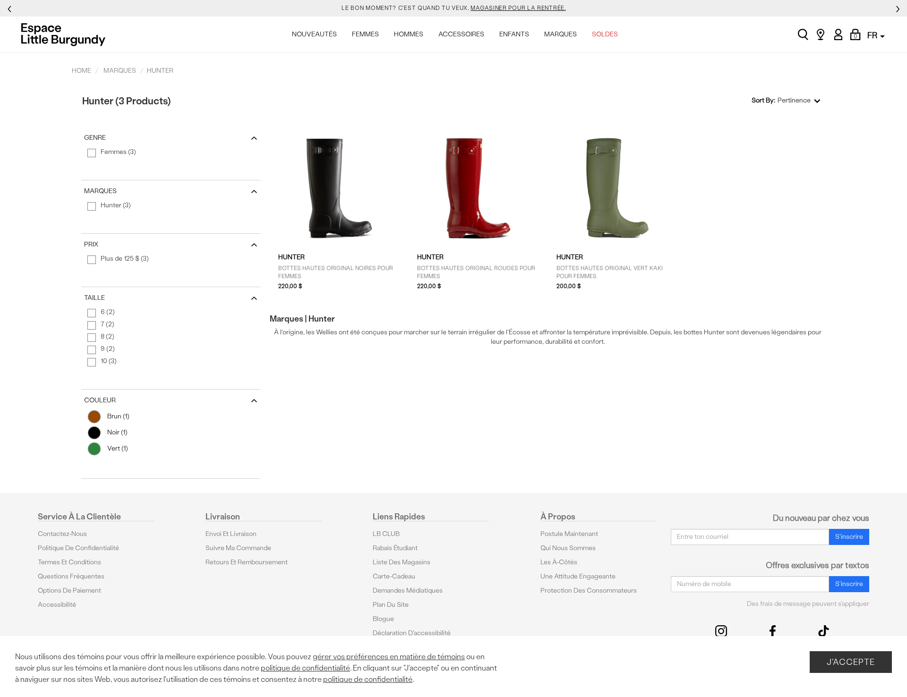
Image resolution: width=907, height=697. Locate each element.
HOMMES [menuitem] (408, 34)
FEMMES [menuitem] (365, 34)
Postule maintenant (569, 534)
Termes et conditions (69, 562)
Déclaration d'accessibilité (412, 633)
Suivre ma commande (238, 548)
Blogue (383, 619)
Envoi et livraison (231, 534)
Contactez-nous (62, 534)
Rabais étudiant (395, 548)
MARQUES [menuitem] (560, 34)
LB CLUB (386, 534)
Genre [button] (95, 138)
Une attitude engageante (578, 576)
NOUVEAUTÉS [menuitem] (314, 34)
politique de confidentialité (305, 667)
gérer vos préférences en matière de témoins (389, 656)
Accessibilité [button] (57, 605)
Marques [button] (100, 191)
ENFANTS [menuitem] (514, 34)
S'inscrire (849, 537)
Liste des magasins (401, 562)
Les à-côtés (558, 562)
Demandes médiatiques (408, 590)
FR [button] (873, 35)
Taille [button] (94, 298)
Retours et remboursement (246, 562)
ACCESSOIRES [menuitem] (461, 34)
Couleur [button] (100, 400)
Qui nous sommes (568, 548)
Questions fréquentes (71, 576)
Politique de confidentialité (78, 548)
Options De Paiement (69, 590)
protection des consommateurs (588, 590)
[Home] (66, 34)
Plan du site (391, 605)
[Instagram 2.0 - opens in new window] (721, 631)
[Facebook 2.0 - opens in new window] (773, 631)
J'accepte (851, 662)
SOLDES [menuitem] (605, 34)
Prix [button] (91, 244)
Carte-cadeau (394, 576)
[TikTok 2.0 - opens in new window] (824, 631)
